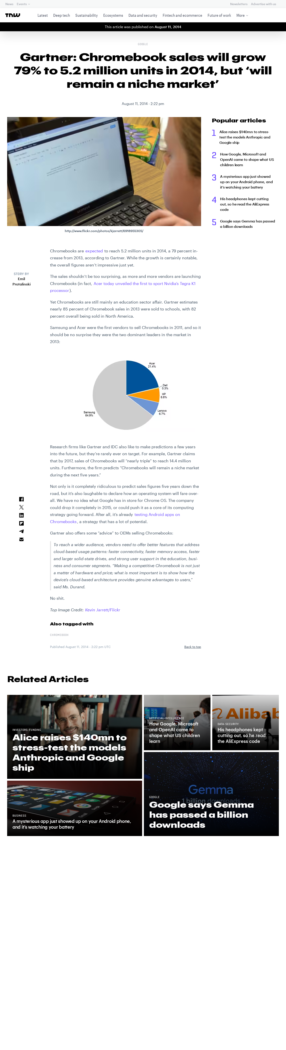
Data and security (142, 15)
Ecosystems (113, 15)
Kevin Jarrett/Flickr (102, 609)
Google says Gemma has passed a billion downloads (247, 223)
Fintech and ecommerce (182, 15)
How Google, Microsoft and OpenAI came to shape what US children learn (247, 159)
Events (22, 4)
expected (94, 250)
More (240, 15)
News (9, 4)
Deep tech (61, 15)
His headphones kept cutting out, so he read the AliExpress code (244, 204)
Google (143, 44)
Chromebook (59, 635)
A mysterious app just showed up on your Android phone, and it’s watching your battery (246, 181)
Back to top (192, 647)
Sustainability (86, 15)
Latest (43, 15)
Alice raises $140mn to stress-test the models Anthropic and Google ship (244, 137)
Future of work (219, 15)
